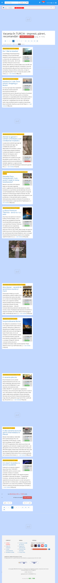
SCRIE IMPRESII (27, 497)
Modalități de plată (10, 552)
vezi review (12, 73)
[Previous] (5, 41)
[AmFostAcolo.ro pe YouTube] (42, 545)
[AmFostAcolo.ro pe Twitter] (46, 545)
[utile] (39, 2)
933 (28, 41)
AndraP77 (28, 337)
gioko (27, 467)
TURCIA (10, 8)
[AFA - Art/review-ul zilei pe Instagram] (32, 545)
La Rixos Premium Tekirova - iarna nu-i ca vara (12, 212)
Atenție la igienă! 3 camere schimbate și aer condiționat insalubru (12, 139)
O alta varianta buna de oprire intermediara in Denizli (12, 432)
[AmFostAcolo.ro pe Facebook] (39, 545)
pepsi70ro (28, 87)
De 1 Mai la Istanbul (10, 51)
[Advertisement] (17, 361)
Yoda (27, 437)
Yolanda (27, 58)
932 (25, 41)
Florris (27, 223)
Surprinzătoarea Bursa (11, 321)
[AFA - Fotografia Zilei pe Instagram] (35, 545)
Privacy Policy (22, 552)
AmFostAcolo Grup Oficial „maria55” (39, 549)
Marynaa (27, 158)
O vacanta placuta (10, 377)
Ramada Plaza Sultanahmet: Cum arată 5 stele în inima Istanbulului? (11, 179)
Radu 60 (27, 382)
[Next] (37, 41)
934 (31, 41)
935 (34, 41)
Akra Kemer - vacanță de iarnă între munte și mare (12, 289)
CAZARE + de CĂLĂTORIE (27, 36)
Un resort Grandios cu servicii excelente (11, 464)
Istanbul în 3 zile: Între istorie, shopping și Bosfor (11, 83)
